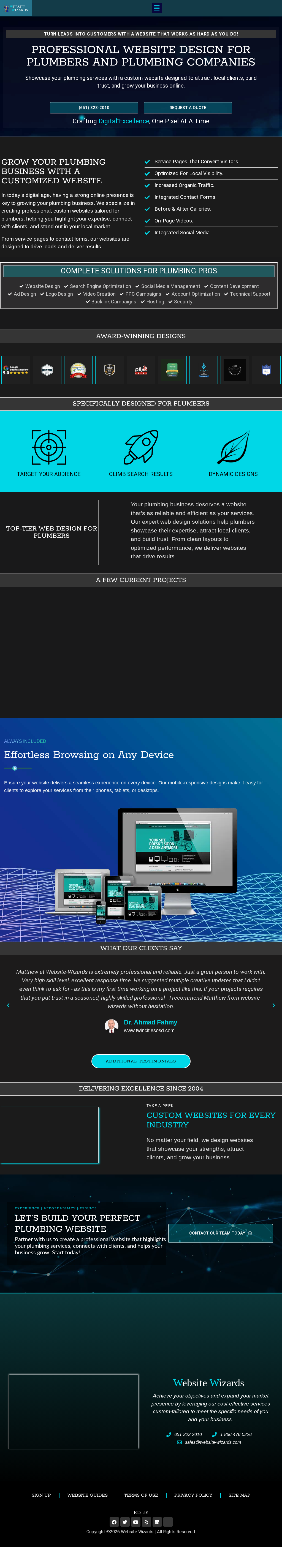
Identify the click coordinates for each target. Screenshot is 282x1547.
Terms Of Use (141, 1495)
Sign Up (41, 1495)
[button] (156, 8)
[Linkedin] (157, 1522)
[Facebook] (114, 1522)
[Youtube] (135, 1522)
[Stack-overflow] (168, 1522)
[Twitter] (125, 1522)
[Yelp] (146, 1522)
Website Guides (87, 1495)
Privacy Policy (193, 1495)
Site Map (239, 1495)
